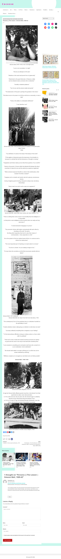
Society (50, 9)
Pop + (50, 92)
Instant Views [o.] (52, 104)
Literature (5, 9)
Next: (31, 443)
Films (15, 9)
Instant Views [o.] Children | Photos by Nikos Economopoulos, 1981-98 (53, 107)
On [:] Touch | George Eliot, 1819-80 (53, 101)
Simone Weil (7, 435)
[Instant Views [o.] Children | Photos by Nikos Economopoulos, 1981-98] (45, 106)
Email (23, 522)
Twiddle (45, 9)
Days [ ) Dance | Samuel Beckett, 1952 (53, 114)
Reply (10, 496)
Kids (56, 104)
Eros (51, 99)
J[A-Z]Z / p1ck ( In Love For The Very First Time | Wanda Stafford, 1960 (53, 120)
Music (26, 9)
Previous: (11, 442)
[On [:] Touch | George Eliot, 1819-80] (45, 100)
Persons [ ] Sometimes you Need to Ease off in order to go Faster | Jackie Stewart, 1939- (21, 464)
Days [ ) (52, 112)
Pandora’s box (11, 13)
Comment (5, 507)
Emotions (32, 9)
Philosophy (20, 18)
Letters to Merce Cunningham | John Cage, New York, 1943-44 (8, 463)
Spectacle (38, 9)
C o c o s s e (7, 4)
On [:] (50, 99)
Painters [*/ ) (32, 459)
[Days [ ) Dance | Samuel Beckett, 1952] (45, 113)
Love (4, 459)
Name (4, 522)
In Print (20, 9)
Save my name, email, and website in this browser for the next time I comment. (19, 535)
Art (11, 9)
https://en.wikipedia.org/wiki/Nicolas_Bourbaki (16, 483)
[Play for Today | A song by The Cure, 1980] (45, 93)
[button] (58, 12)
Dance (50, 112)
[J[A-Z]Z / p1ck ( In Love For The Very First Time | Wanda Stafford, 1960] (45, 119)
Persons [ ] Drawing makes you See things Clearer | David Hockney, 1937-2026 (35, 464)
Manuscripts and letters (8, 18)
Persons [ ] (15, 18)
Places (4, 13)
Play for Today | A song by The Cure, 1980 (53, 94)
